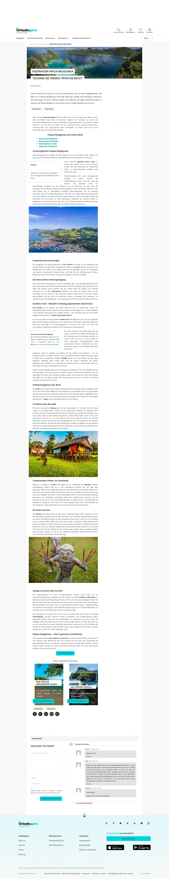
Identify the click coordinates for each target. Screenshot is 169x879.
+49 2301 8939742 (70, 868)
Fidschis (95, 164)
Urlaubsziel (64, 638)
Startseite (32, 44)
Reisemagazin (43, 44)
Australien (36, 157)
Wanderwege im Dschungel (48, 141)
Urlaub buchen (64, 653)
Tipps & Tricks (49, 109)
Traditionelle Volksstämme (48, 146)
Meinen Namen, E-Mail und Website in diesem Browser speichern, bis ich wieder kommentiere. (46, 792)
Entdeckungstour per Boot (48, 144)
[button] (129, 838)
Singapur (56, 337)
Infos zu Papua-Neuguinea (48, 138)
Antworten (88, 756)
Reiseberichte (36, 109)
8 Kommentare (36, 86)
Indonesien (88, 157)
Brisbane (50, 344)
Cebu (46, 339)
